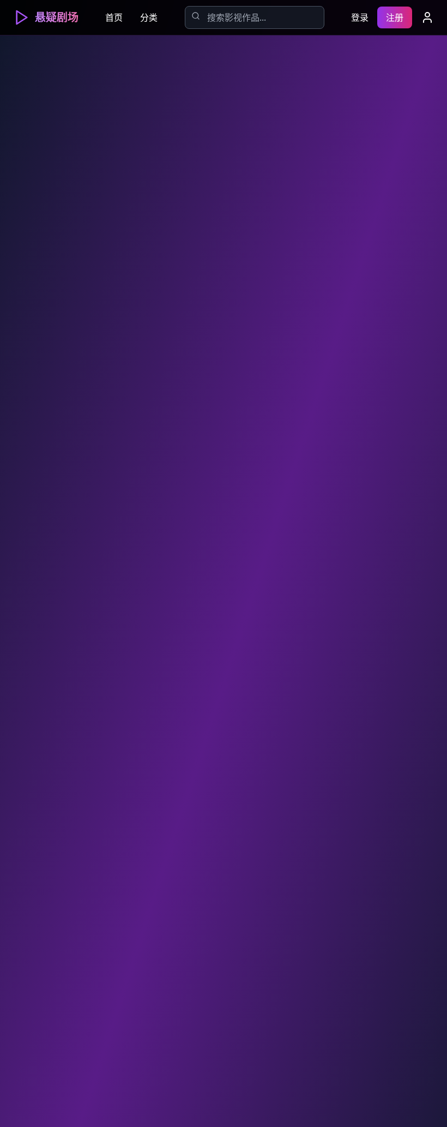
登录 (360, 17)
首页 (114, 17)
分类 (149, 17)
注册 (394, 17)
